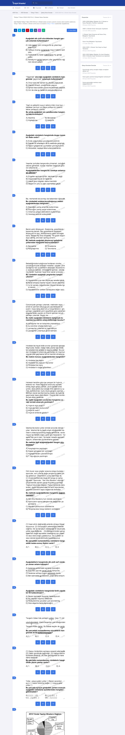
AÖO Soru (15, 12)
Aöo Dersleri (71, 8)
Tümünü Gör (106, 17)
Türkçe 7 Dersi (35, 12)
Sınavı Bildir (72, 30)
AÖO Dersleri (24, 12)
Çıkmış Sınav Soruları (46, 12)
